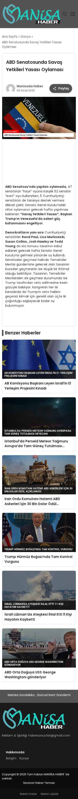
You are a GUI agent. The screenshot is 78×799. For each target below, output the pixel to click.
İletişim (11, 758)
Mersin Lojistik (49, 794)
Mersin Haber (28, 794)
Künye (24, 758)
